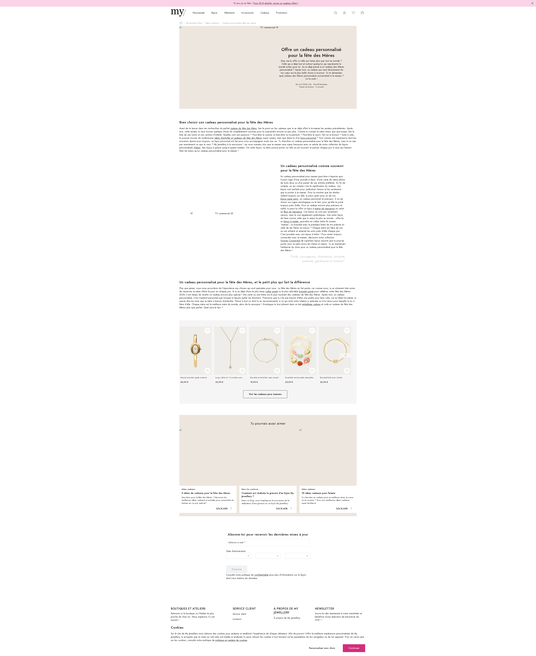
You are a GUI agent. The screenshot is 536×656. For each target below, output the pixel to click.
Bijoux (214, 12)
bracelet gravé (306, 291)
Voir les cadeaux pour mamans (265, 394)
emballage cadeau (311, 304)
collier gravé (271, 291)
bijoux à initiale (291, 221)
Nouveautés (199, 12)
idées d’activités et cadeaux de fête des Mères (238, 138)
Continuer (354, 648)
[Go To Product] (195, 350)
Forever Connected (290, 240)
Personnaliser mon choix (322, 648)
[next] (345, 355)
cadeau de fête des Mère (243, 128)
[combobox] (238, 556)
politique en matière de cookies (231, 640)
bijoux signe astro (289, 199)
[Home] (181, 23)
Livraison (237, 619)
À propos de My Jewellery (287, 618)
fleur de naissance (293, 211)
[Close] (532, 3)
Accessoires (247, 12)
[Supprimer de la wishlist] (207, 330)
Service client (239, 614)
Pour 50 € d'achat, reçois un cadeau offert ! (276, 3)
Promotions (281, 12)
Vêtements (229, 12)
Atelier (197, 147)
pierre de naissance (325, 208)
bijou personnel (308, 138)
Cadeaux (264, 12)
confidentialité (261, 574)
